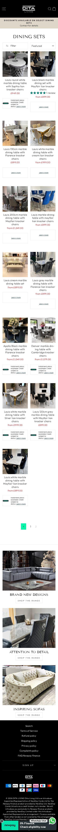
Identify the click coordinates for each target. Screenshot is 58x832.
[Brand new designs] (29, 571)
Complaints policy (29, 750)
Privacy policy (29, 745)
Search (29, 725)
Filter (13, 45)
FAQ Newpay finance (29, 755)
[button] (38, 92)
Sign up (28, 765)
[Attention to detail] (29, 628)
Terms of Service (29, 730)
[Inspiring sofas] (29, 685)
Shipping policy (29, 740)
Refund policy (29, 735)
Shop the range (29, 601)
